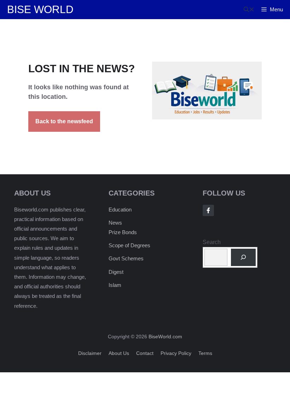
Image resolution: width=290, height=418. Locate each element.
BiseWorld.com (165, 336)
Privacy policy (176, 353)
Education (120, 210)
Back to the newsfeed (64, 121)
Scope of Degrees (129, 245)
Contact (144, 353)
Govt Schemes (126, 258)
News (115, 223)
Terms (205, 353)
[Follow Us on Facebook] (208, 210)
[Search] (243, 257)
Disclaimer (90, 353)
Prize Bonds (123, 232)
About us (119, 353)
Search (212, 242)
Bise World (40, 9)
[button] (249, 9)
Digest (116, 272)
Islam (115, 285)
